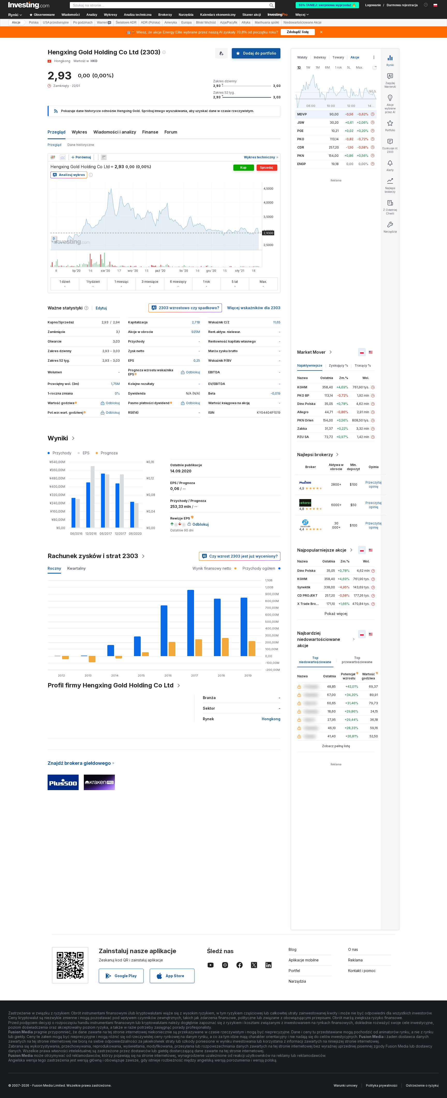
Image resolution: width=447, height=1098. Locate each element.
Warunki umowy (345, 1085)
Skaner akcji (251, 15)
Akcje (16, 22)
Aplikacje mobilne (304, 960)
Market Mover (311, 352)
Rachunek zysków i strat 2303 (93, 556)
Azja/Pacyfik (228, 22)
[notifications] (426, 4)
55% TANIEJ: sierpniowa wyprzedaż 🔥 (327, 5)
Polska (34, 22)
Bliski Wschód (206, 22)
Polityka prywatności (381, 1085)
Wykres (79, 132)
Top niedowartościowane (315, 660)
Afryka (246, 22)
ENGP (301, 164)
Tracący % (363, 365)
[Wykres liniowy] (62, 157)
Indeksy (320, 57)
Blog (292, 949)
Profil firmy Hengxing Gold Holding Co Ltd (111, 685)
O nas (353, 949)
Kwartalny (76, 568)
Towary (338, 57)
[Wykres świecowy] (53, 157)
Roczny (54, 568)
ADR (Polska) (150, 22)
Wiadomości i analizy (114, 132)
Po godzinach (83, 22)
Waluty (302, 57)
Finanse (150, 132)
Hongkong (271, 719)
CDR (300, 147)
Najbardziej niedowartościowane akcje (318, 639)
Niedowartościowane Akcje (303, 22)
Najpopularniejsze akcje (321, 550)
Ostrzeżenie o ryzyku (422, 1085)
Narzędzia (297, 981)
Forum (171, 132)
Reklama (355, 960)
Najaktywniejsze (309, 365)
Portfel (294, 970)
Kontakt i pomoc (362, 970)
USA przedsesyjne (56, 22)
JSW (300, 122)
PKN (300, 156)
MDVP (302, 114)
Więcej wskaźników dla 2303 (253, 308)
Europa (186, 22)
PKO (300, 139)
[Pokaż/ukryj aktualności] (104, 157)
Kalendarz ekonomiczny (218, 15)
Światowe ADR (126, 22)
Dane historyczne (81, 145)
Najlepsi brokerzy (315, 454)
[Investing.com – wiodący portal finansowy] (28, 5)
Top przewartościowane (357, 660)
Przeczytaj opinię (374, 484)
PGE (300, 131)
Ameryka (171, 22)
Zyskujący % (338, 365)
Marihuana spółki (267, 22)
